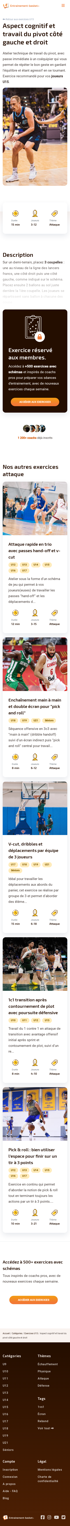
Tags (42, 1398)
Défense (44, 1385)
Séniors (8, 1450)
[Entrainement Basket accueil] (21, 5)
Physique (44, 1371)
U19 (5, 1435)
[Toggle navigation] (63, 5)
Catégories (17, 1333)
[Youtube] (58, 1518)
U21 (5, 1442)
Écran (42, 1414)
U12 (5, 1385)
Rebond (43, 1421)
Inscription (10, 1469)
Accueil (6, 1333)
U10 (5, 1371)
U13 (5, 1392)
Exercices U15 (31, 1333)
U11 (5, 1378)
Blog (6, 1498)
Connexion (10, 1477)
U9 (4, 1364)
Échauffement (48, 1364)
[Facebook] (44, 1518)
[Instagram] (50, 1518)
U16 (5, 1414)
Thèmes (44, 1356)
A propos (9, 1484)
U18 (5, 1428)
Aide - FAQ (10, 1491)
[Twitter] (64, 1518)
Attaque (43, 1378)
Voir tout (44, 1428)
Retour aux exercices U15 (19, 19)
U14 (5, 1400)
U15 (5, 1407)
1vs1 (41, 1407)
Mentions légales (50, 1469)
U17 (5, 1421)
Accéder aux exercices (35, 401)
